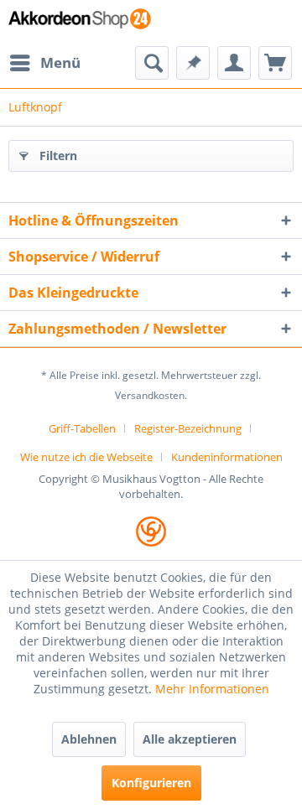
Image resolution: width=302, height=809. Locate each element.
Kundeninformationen (227, 456)
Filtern (58, 155)
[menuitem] (44, 63)
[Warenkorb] (275, 63)
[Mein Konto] (234, 63)
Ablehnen (89, 739)
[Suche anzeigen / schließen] (152, 63)
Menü (60, 62)
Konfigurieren (151, 783)
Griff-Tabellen (82, 428)
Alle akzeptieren (190, 739)
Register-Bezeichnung (188, 428)
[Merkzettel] (193, 63)
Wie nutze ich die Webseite (86, 456)
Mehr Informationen (212, 689)
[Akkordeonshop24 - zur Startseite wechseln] (79, 23)
